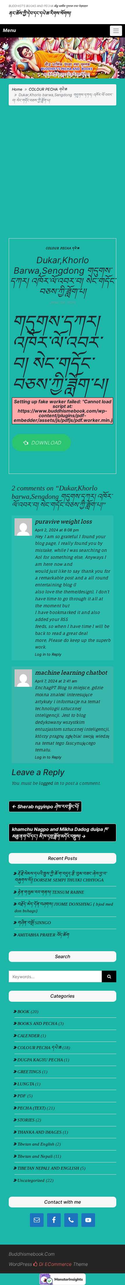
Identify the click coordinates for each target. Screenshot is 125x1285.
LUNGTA (25, 1084)
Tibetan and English (35, 1144)
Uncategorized (30, 1180)
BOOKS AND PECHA (37, 1023)
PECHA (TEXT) (31, 1108)
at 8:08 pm (57, 530)
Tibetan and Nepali (35, 1156)
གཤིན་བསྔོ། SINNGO (34, 922)
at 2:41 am (56, 681)
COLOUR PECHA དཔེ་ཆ (48, 89)
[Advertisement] (62, 170)
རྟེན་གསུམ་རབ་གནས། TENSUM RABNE (50, 892)
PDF (21, 1096)
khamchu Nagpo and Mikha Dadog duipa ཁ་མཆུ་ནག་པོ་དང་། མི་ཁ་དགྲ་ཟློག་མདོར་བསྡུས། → (60, 832)
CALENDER (28, 1035)
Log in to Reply (48, 654)
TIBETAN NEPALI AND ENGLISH (48, 1168)
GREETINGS (29, 1071)
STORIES (26, 1120)
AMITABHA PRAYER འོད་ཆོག (43, 935)
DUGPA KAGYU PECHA (40, 1060)
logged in (48, 783)
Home (17, 89)
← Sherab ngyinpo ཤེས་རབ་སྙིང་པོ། (45, 806)
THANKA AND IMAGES (39, 1132)
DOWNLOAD (44, 442)
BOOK (23, 1011)
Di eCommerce (55, 1264)
